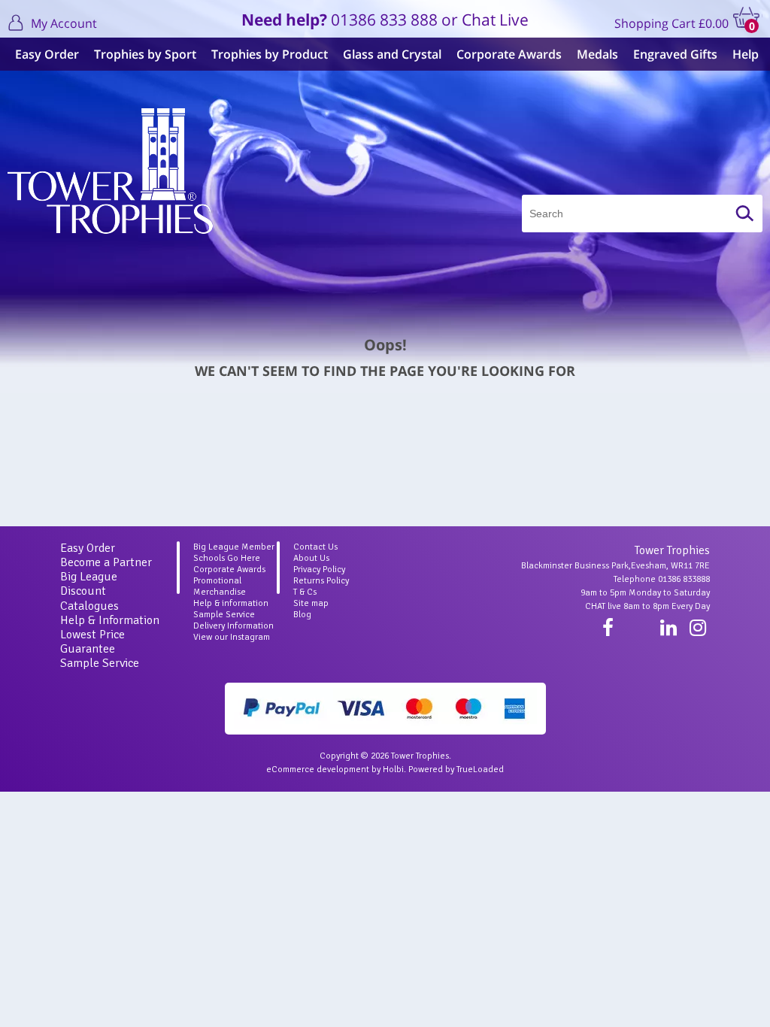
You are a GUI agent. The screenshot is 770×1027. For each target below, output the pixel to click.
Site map (311, 603)
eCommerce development (317, 769)
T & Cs (305, 592)
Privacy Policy (319, 569)
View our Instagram (231, 637)
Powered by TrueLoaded (456, 769)
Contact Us (315, 547)
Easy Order (47, 54)
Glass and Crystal (392, 54)
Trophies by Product (269, 54)
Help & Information (109, 620)
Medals (597, 54)
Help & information (230, 603)
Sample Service (99, 663)
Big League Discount (88, 583)
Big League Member (233, 547)
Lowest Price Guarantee (92, 641)
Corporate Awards (509, 54)
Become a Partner (106, 562)
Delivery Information (233, 626)
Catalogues (89, 605)
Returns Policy (321, 580)
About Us (311, 558)
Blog (302, 614)
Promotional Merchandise (219, 586)
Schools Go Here (226, 558)
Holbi (393, 769)
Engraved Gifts (675, 54)
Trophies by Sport (145, 54)
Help (745, 54)
